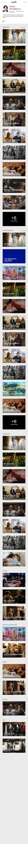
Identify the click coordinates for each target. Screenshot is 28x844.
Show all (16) (23, 27)
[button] (1, 2)
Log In (25, 2)
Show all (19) (23, 230)
